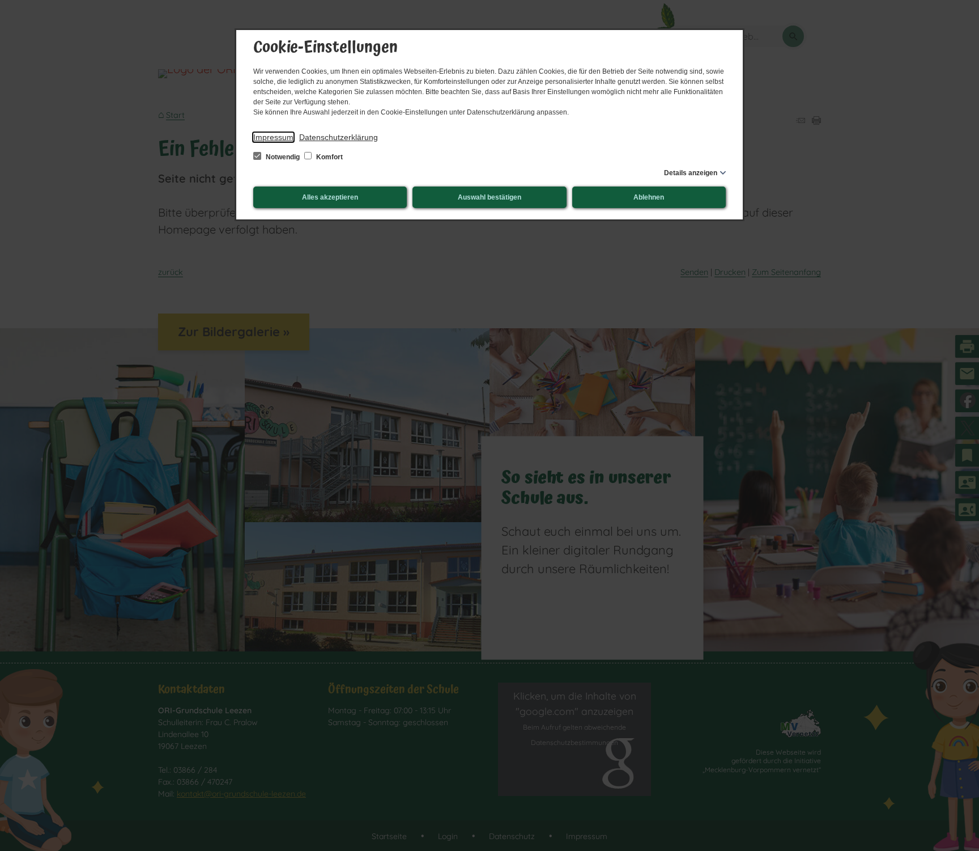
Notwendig (282, 157)
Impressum (273, 137)
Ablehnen (648, 197)
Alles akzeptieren (330, 197)
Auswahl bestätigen (489, 197)
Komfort (328, 157)
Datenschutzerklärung (338, 137)
